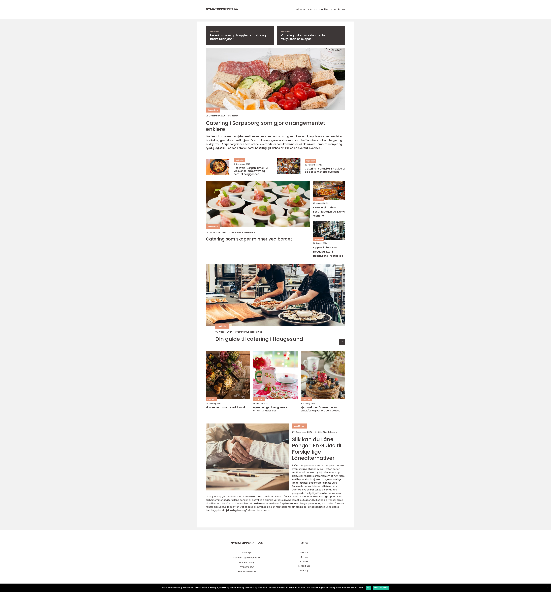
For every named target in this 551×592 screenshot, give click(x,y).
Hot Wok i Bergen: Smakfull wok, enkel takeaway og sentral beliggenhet (251, 171)
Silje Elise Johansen (328, 432)
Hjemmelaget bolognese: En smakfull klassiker (271, 409)
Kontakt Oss (338, 9)
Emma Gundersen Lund (244, 232)
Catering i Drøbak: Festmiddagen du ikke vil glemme (329, 212)
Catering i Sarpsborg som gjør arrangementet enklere (265, 126)
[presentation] (342, 342)
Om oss (312, 9)
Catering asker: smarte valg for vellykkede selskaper (303, 37)
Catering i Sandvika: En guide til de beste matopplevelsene (325, 170)
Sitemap (304, 570)
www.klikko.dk (249, 571)
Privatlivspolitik (381, 587)
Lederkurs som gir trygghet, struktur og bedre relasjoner (238, 37)
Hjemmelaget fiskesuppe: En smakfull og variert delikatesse (320, 409)
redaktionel (259, 399)
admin (234, 116)
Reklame (300, 9)
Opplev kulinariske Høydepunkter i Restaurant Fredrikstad (328, 252)
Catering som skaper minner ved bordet (249, 239)
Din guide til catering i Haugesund (259, 339)
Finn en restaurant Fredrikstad (225, 407)
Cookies (324, 9)
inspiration (215, 31)
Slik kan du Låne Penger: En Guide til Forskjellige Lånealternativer (316, 449)
